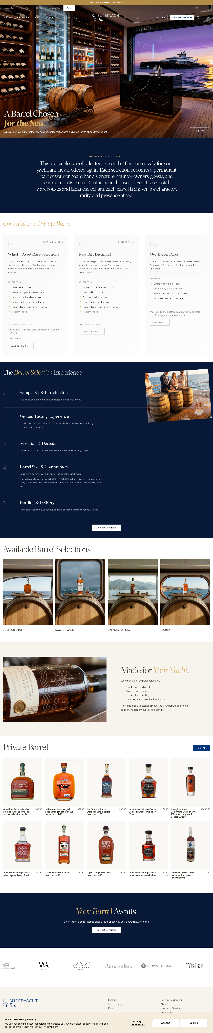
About (163, 1004)
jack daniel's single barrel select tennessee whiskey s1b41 (142, 812)
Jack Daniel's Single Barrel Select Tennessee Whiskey (142, 874)
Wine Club (39, 8)
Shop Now (199, 130)
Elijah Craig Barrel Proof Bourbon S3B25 (99, 874)
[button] (7, 17)
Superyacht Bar (8, 8)
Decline (193, 1022)
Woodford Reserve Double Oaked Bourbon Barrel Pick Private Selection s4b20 (16, 812)
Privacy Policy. (50, 1026)
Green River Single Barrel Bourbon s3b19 (57, 874)
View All (201, 748)
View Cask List (16, 338)
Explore (112, 1000)
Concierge (166, 1012)
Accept (165, 1022)
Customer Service (170, 1008)
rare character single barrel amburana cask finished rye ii (183, 875)
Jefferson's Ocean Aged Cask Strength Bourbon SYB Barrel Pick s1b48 (59, 812)
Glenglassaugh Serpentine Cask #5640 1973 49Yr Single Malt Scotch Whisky (183, 813)
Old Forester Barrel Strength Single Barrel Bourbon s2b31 (98, 812)
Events (111, 1008)
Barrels (69, 8)
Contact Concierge (106, 527)
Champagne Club (55, 8)
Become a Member (171, 1000)
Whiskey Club (24, 8)
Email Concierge (21, 346)
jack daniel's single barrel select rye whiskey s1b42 (16, 874)
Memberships (115, 1004)
